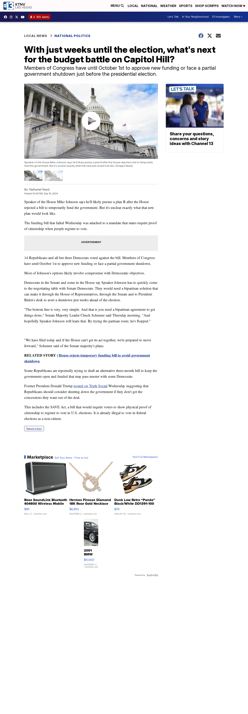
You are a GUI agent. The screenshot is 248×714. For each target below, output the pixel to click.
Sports (185, 6)
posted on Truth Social (90, 385)
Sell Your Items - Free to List (71, 458)
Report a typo (34, 428)
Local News (35, 36)
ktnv (12, 17)
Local (133, 6)
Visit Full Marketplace (145, 457)
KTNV (17, 17)
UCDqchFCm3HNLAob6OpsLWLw (23, 17)
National (149, 6)
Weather (168, 6)
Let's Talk (173, 17)
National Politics (72, 36)
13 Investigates (221, 17)
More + (238, 17)
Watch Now (232, 6)
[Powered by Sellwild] (152, 575)
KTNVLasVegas (6, 17)
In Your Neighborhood (195, 17)
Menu (116, 5)
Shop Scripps (207, 6)
